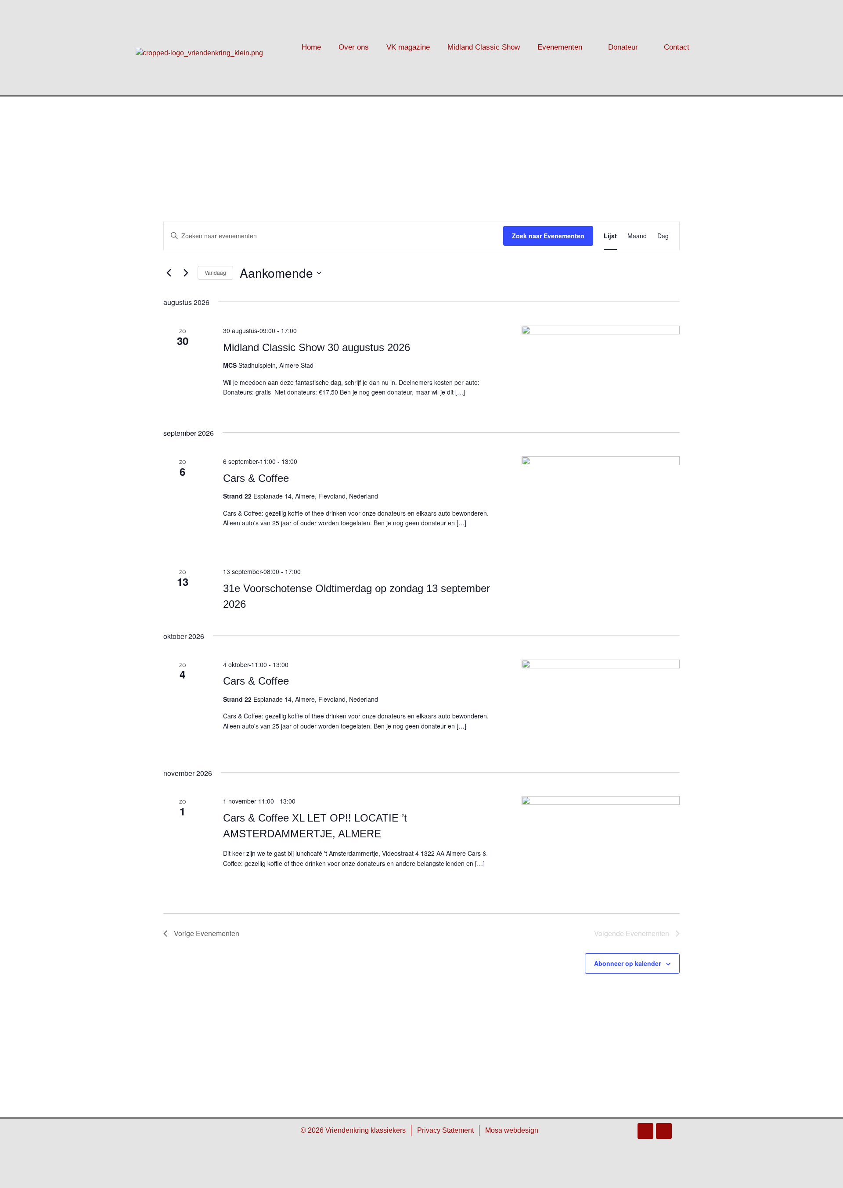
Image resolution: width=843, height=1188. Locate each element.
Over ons (354, 47)
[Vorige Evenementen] (168, 273)
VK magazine (408, 47)
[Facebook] (645, 1131)
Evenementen (559, 47)
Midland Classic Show (483, 47)
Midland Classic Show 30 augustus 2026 (316, 347)
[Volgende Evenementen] (185, 273)
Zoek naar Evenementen (548, 235)
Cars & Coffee (256, 478)
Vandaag (215, 272)
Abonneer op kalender (627, 963)
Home (311, 47)
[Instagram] (664, 1131)
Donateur (623, 47)
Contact (676, 47)
